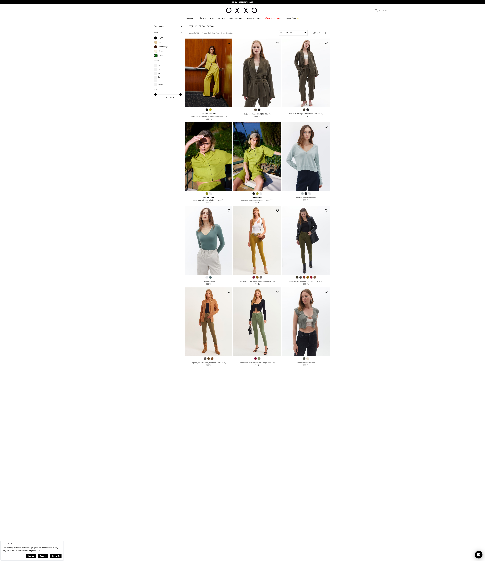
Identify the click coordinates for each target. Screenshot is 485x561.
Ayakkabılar (235, 18)
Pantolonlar (216, 18)
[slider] (155, 94)
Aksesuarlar (253, 18)
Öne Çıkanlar (159, 26)
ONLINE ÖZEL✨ (292, 18)
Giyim (201, 18)
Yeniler (189, 18)
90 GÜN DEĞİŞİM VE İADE (242, 2)
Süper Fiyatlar (272, 18)
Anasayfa (192, 33)
